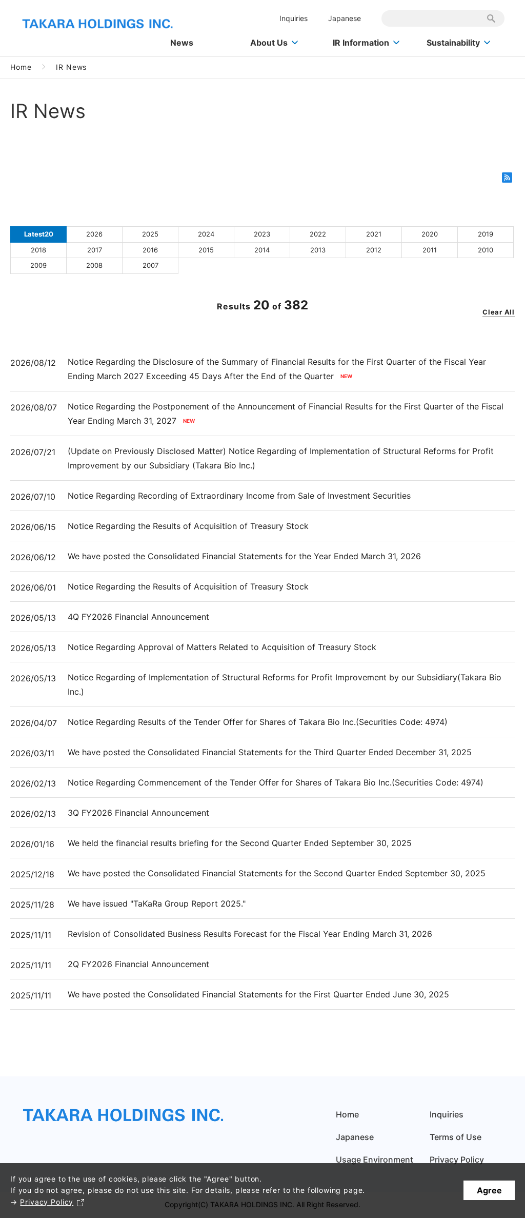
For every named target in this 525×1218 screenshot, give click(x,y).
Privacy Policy (46, 1201)
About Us (269, 42)
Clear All (498, 312)
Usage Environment (374, 1159)
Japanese (344, 18)
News (181, 42)
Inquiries (293, 18)
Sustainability (453, 42)
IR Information (361, 42)
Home (20, 67)
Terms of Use (455, 1137)
